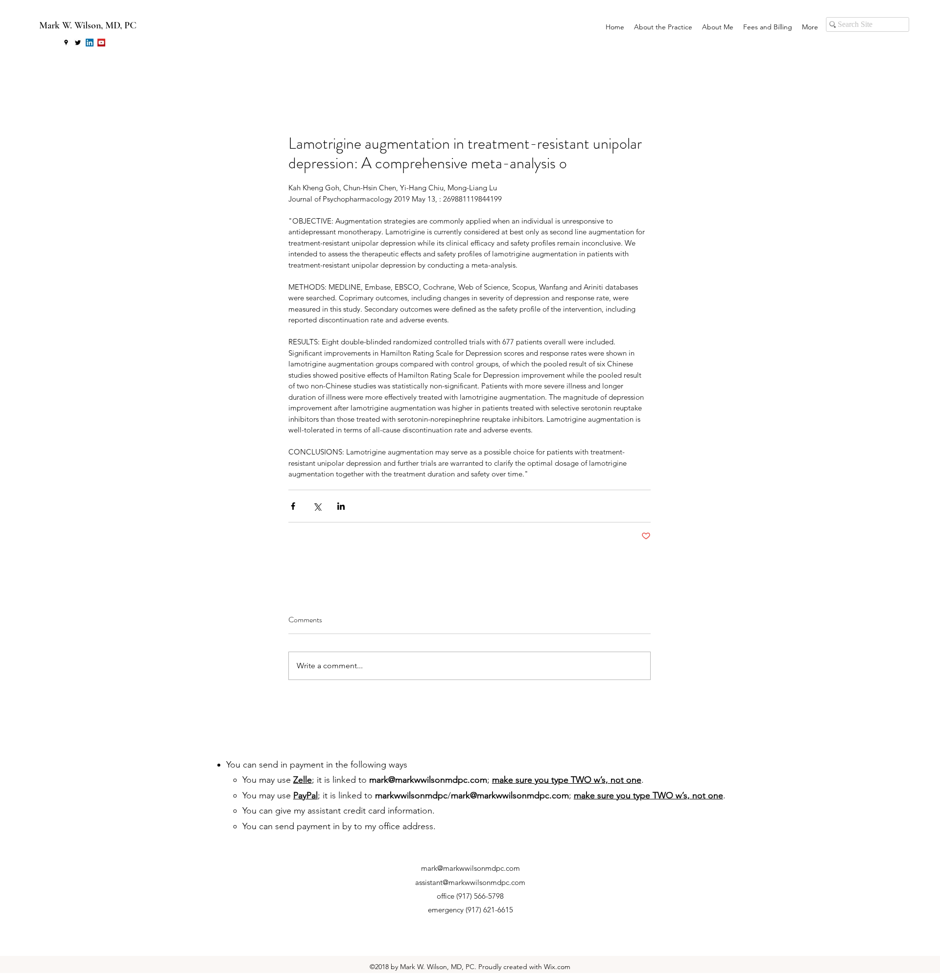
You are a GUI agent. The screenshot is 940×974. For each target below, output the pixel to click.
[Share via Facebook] (293, 506)
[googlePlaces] (66, 42)
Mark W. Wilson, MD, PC (88, 25)
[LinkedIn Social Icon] (90, 42)
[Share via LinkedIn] (341, 506)
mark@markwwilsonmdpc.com (428, 779)
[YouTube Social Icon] (101, 42)
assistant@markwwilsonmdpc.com (470, 882)
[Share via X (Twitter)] (317, 506)
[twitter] (78, 42)
